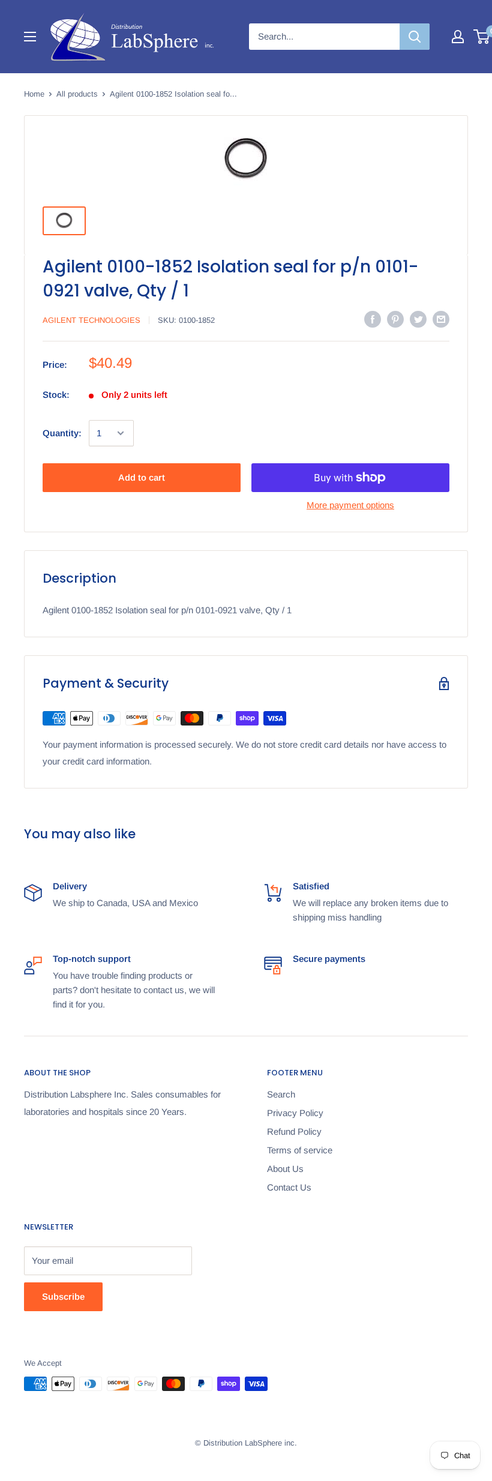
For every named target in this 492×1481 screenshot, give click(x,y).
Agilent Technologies (91, 320)
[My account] (458, 36)
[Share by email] (441, 319)
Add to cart (141, 477)
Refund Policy (294, 1131)
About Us (285, 1169)
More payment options (350, 505)
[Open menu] (30, 36)
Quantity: (62, 433)
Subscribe (63, 1296)
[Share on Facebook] (372, 319)
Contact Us (289, 1187)
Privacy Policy (295, 1113)
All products (77, 93)
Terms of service (299, 1150)
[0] (482, 36)
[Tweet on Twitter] (418, 319)
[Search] (415, 36)
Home (34, 93)
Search (281, 1094)
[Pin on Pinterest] (395, 319)
